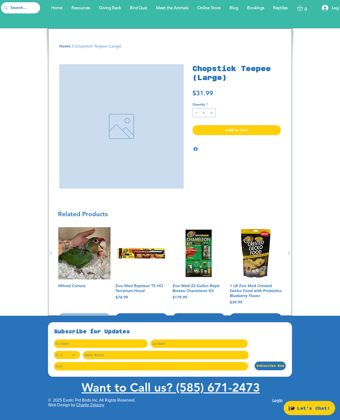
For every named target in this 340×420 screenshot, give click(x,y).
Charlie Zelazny (90, 405)
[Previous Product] (51, 253)
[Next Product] (289, 253)
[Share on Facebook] (196, 149)
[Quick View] (84, 253)
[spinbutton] (204, 112)
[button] (303, 8)
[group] (170, 275)
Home (64, 46)
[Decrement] (196, 112)
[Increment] (212, 112)
